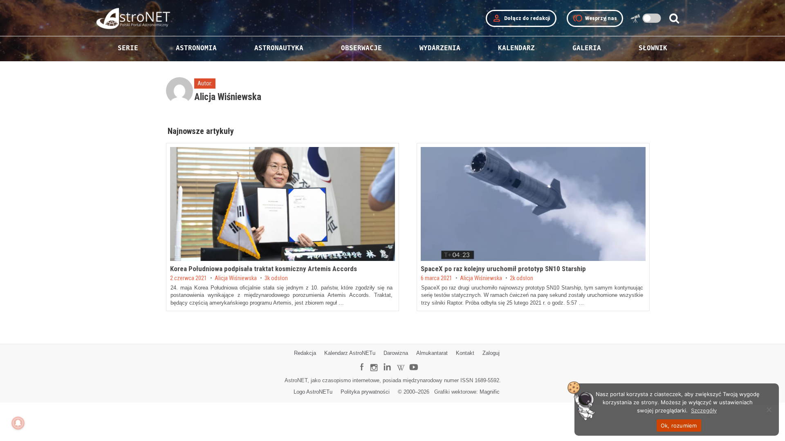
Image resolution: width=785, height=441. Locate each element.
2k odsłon (521, 278)
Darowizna (396, 353)
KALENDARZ (516, 48)
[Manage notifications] (18, 423)
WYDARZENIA (439, 48)
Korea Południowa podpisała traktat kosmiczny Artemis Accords (263, 269)
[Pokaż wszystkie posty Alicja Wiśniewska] (180, 94)
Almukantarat (432, 353)
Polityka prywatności (365, 392)
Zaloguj (491, 353)
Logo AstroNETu (313, 392)
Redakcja (305, 353)
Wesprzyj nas (595, 18)
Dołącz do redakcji (521, 18)
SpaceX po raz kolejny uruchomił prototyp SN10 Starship (503, 269)
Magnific (490, 392)
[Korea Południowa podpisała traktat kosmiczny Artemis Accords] (282, 204)
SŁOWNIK (653, 48)
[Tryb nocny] (652, 18)
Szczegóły (704, 410)
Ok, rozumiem (679, 425)
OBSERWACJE (361, 48)
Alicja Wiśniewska (235, 278)
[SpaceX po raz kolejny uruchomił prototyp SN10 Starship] (533, 204)
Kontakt (465, 353)
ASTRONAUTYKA (278, 48)
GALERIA (586, 48)
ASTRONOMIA (196, 48)
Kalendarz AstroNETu (349, 353)
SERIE (128, 48)
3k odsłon (276, 278)
